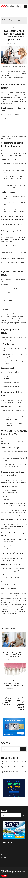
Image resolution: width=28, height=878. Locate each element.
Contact (2, 855)
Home (2, 846)
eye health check (20, 584)
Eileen (18, 43)
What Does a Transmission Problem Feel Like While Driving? (13, 767)
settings (16, 873)
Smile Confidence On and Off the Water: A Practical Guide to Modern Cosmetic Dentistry (14, 772)
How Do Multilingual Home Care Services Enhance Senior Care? (14, 655)
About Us (3, 849)
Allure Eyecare (11, 316)
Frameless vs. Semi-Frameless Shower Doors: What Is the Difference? (14, 762)
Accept (4, 875)
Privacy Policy (4, 858)
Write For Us (3, 852)
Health (14, 27)
